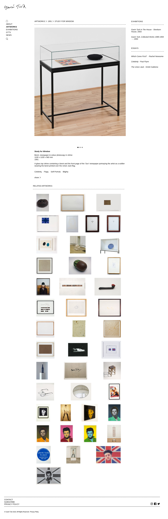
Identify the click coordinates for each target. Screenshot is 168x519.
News (9, 35)
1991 (50, 21)
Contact (8, 500)
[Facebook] (155, 504)
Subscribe (9, 502)
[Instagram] (152, 504)
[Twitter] (159, 504)
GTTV (8, 32)
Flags (46, 172)
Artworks (11, 27)
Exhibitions (12, 29)
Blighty (65, 172)
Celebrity (37, 172)
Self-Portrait (56, 172)
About (9, 24)
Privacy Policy (11, 504)
